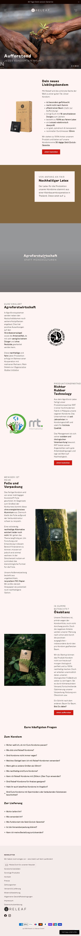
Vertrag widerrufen (69, 932)
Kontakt (7, 877)
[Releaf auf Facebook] (5, 915)
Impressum (9, 901)
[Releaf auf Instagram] (9, 915)
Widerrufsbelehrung (12, 893)
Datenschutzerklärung (13, 904)
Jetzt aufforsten (63, 712)
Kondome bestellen (12, 869)
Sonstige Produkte (12, 873)
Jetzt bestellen (51, 152)
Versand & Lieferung (12, 889)
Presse (7, 881)
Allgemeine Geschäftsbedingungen (18, 897)
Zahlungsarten (10, 885)
